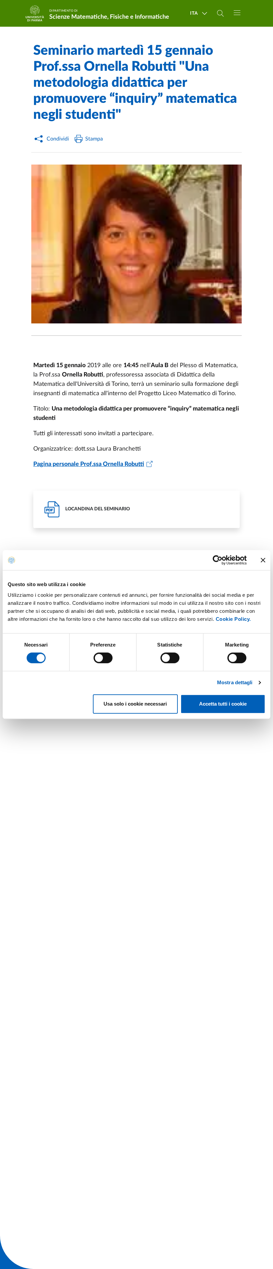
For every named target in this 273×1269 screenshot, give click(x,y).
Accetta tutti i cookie (223, 704)
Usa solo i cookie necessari (135, 704)
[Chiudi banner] (263, 560)
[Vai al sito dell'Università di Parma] (37, 13)
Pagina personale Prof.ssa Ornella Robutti (88, 464)
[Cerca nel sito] (220, 13)
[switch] (103, 658)
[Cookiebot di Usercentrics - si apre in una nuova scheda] (217, 560)
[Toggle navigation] (237, 13)
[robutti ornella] (136, 244)
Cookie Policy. (233, 619)
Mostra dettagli (235, 682)
